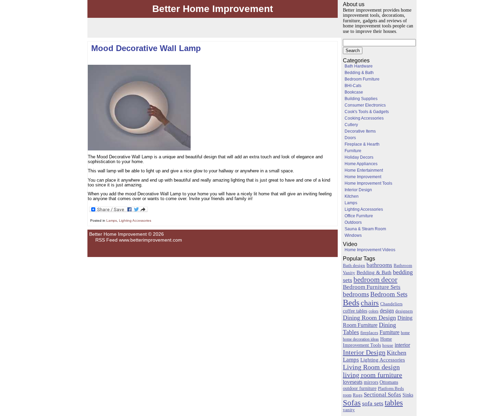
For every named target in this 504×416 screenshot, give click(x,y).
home (405, 332)
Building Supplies (361, 98)
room (347, 395)
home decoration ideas (361, 339)
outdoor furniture (359, 388)
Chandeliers (391, 303)
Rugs (357, 394)
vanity (349, 409)
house (387, 345)
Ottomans (389, 382)
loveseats (352, 382)
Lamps (111, 220)
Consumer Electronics (365, 105)
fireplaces (369, 332)
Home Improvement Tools (368, 183)
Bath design (354, 265)
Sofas (352, 402)
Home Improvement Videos (370, 249)
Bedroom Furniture (362, 79)
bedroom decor (375, 279)
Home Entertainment (364, 170)
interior (402, 345)
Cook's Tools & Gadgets (367, 111)
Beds (351, 302)
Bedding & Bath (359, 72)
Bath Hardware (359, 66)
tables (394, 402)
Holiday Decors (359, 157)
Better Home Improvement (212, 8)
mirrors (371, 382)
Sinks (408, 394)
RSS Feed (106, 240)
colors (374, 311)
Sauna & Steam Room (365, 229)
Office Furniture (359, 215)
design (387, 310)
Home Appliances (361, 163)
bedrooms (356, 294)
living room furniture (372, 375)
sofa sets (372, 403)
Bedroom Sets (388, 294)
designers (404, 311)
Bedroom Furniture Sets (371, 287)
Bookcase (354, 92)
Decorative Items (360, 131)
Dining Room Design (369, 317)
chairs (370, 302)
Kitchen (352, 196)
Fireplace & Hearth (362, 144)
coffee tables (355, 311)
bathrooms (379, 265)
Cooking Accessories (364, 118)
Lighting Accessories (135, 220)
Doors (350, 137)
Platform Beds (391, 388)
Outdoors (353, 222)
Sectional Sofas (382, 394)
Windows (353, 235)
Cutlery (351, 124)
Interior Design (358, 189)
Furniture (353, 150)
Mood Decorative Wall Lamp (146, 48)
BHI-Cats (353, 85)
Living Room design (371, 367)
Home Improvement (363, 176)
